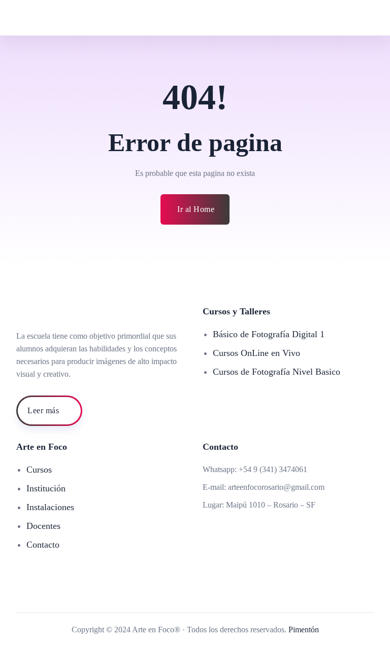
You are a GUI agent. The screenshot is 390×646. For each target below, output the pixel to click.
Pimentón (303, 629)
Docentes (43, 526)
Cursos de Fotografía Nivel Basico (276, 372)
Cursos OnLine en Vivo (256, 353)
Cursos (39, 469)
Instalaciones (50, 507)
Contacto (42, 545)
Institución (46, 488)
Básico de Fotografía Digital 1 (268, 334)
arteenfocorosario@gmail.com (276, 487)
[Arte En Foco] (70, 18)
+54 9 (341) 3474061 (273, 469)
